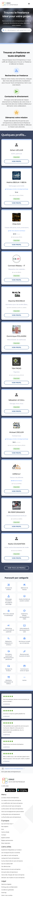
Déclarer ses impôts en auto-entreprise (12, 877)
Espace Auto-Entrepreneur (14, 768)
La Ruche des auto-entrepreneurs (11, 817)
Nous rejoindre (5, 843)
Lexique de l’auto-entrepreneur (10, 858)
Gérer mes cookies (6, 895)
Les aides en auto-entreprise (9, 855)
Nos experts (4, 826)
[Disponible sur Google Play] (22, 790)
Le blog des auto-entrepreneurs (10, 814)
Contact (3, 835)
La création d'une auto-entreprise (11, 800)
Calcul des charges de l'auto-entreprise (12, 875)
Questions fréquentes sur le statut (11, 850)
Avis (2, 829)
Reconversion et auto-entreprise (10, 869)
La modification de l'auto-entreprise (12, 803)
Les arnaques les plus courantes (10, 852)
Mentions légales (6, 884)
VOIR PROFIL (16, 161)
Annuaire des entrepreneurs (9, 872)
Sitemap (3, 892)
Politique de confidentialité (9, 887)
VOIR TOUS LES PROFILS (16, 568)
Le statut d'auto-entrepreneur (10, 797)
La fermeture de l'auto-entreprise (11, 806)
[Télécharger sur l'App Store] (10, 790)
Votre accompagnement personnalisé (12, 811)
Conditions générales (7, 890)
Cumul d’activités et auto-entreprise (12, 861)
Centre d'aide (5, 832)
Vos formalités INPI (7, 863)
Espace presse (5, 837)
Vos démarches (5, 866)
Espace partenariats (7, 840)
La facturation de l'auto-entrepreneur (12, 809)
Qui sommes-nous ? (7, 823)
